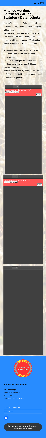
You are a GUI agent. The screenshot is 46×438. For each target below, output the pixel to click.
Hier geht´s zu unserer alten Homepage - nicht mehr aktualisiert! (22, 427)
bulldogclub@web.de (16, 398)
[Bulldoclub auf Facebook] (6, 418)
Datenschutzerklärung (12, 407)
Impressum (8, 411)
